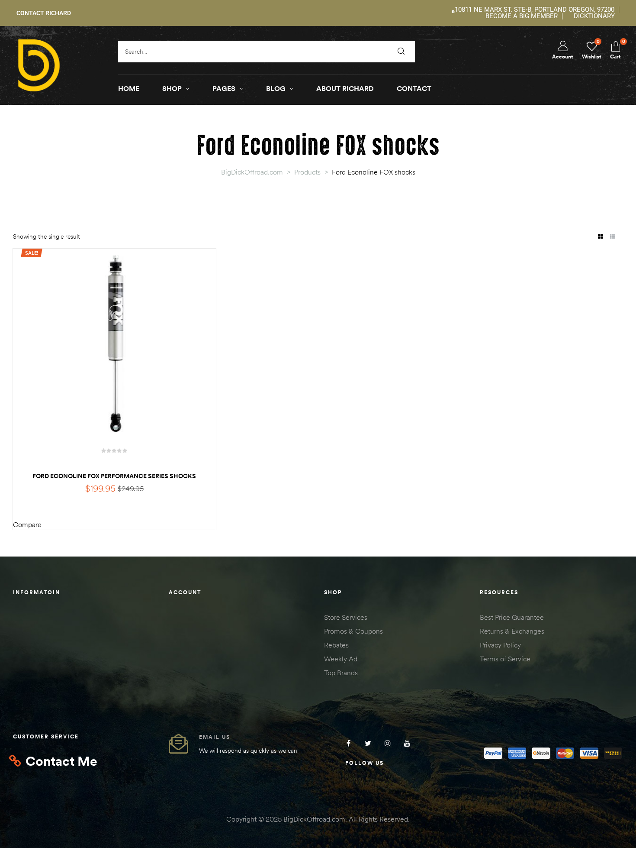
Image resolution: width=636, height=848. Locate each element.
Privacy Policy (500, 645)
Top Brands (341, 672)
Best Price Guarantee (512, 617)
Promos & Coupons (353, 631)
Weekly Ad (340, 658)
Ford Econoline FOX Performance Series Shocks (114, 476)
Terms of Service (505, 658)
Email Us (214, 737)
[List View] (612, 237)
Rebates (336, 645)
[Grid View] (600, 237)
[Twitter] (368, 743)
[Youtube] (407, 743)
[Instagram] (387, 743)
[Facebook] (348, 743)
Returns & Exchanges (512, 631)
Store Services (345, 617)
